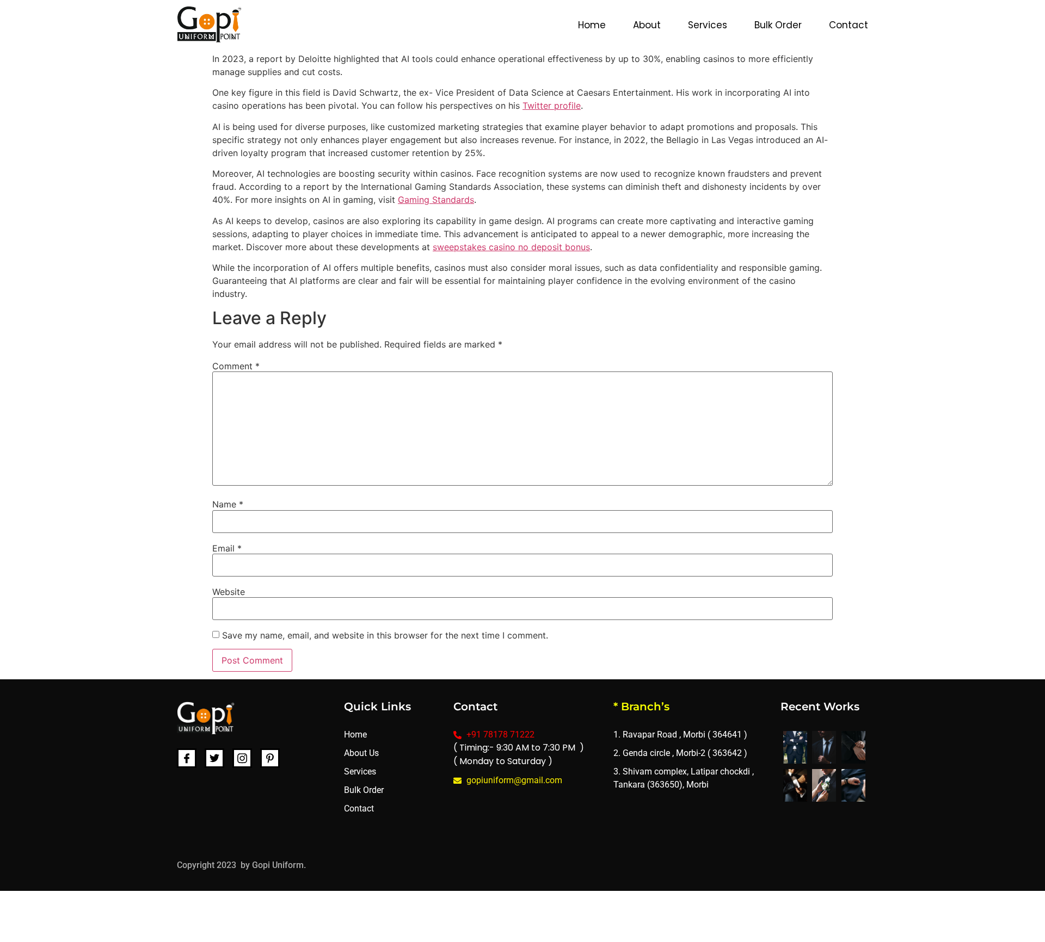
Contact (848, 25)
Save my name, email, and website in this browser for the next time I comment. (385, 635)
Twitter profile (551, 105)
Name (227, 504)
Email (227, 548)
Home (592, 25)
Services (707, 25)
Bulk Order (778, 25)
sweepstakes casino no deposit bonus (511, 246)
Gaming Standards (436, 199)
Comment (236, 366)
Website (228, 591)
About (647, 25)
